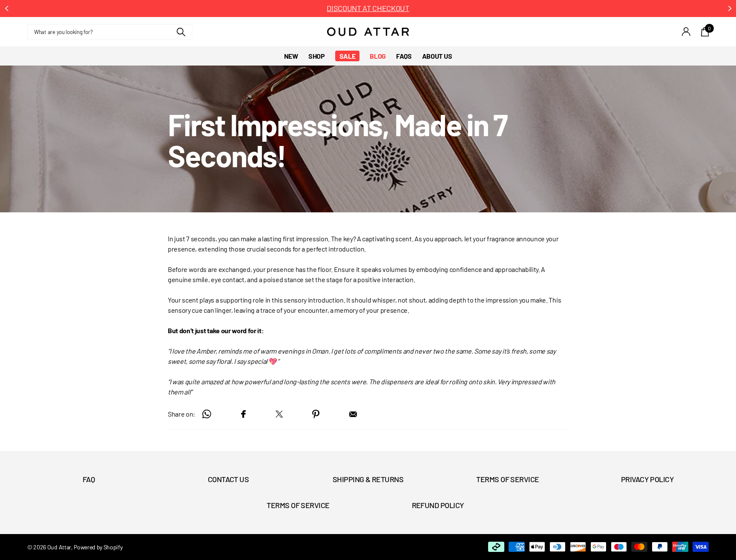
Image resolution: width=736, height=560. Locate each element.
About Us (437, 56)
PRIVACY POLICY (647, 479)
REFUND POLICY (438, 505)
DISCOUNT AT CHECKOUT (368, 8)
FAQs (404, 56)
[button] (6, 8)
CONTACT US (228, 479)
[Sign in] (686, 31)
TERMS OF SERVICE (507, 479)
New (291, 56)
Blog (378, 56)
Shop (316, 56)
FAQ (89, 479)
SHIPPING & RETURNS (368, 479)
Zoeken (181, 32)
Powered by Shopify (98, 547)
